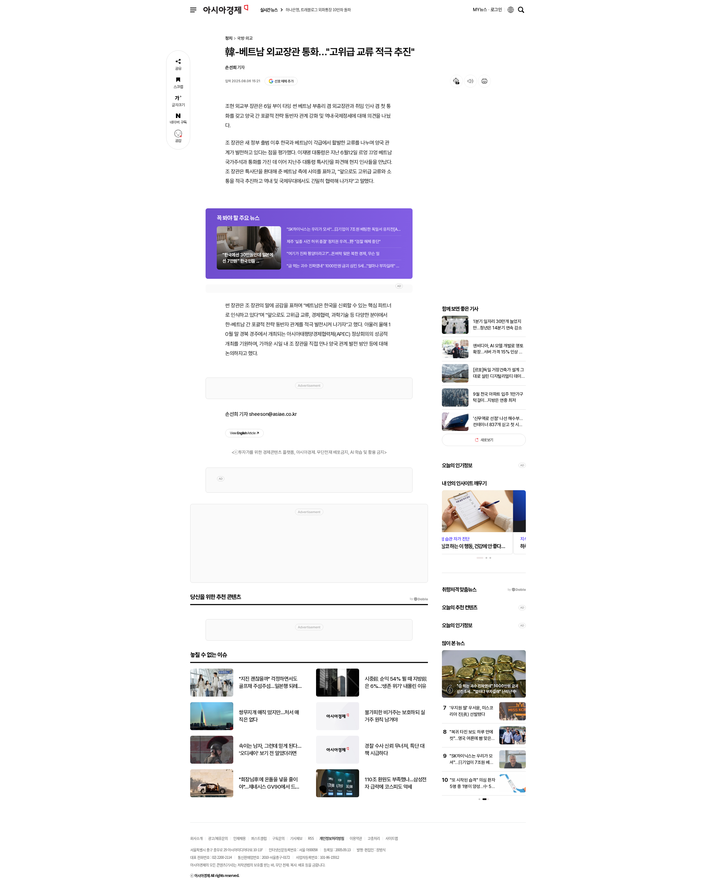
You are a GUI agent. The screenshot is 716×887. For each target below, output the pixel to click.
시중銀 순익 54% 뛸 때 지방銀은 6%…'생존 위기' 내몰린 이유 (396, 683)
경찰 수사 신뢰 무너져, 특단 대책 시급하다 (394, 750)
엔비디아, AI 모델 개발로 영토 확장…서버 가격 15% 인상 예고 (498, 349)
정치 (228, 38)
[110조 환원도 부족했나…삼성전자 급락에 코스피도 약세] (337, 796)
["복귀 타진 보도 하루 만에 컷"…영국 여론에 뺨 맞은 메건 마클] (512, 743)
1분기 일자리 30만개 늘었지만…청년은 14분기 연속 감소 (497, 324)
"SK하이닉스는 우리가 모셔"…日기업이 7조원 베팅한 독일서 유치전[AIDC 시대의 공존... (344, 229)
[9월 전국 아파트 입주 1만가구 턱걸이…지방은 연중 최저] (455, 405)
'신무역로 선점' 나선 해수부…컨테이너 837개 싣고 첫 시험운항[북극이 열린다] (498, 422)
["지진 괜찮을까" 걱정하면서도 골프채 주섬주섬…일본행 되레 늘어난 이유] (211, 695)
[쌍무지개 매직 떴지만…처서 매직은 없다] (211, 729)
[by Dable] (419, 599)
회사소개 (196, 838)
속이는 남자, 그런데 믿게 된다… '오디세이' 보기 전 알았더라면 (270, 750)
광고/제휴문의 (218, 838)
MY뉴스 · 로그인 (487, 9)
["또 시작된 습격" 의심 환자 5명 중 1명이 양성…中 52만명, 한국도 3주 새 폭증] (512, 791)
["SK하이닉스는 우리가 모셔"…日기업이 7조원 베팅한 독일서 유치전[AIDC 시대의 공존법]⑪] (512, 767)
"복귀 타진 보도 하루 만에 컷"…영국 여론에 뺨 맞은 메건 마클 (471, 738)
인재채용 (239, 838)
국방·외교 (245, 38)
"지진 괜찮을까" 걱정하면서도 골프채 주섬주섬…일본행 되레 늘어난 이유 (268, 683)
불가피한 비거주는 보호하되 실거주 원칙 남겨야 (395, 716)
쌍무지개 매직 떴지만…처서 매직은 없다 (269, 716)
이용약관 (356, 838)
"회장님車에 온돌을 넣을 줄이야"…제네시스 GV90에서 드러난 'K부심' (269, 783)
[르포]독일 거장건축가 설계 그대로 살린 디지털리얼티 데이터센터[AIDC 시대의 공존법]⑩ (499, 373)
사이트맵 (391, 838)
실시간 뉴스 (268, 10)
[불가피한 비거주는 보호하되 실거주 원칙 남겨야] (337, 729)
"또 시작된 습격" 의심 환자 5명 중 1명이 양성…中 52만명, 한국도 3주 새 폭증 (472, 786)
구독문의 (278, 838)
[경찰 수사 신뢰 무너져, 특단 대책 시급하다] (337, 762)
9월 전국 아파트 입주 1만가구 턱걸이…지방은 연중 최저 (498, 397)
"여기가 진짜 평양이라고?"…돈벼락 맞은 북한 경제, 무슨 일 (333, 253)
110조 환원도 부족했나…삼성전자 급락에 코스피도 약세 (396, 783)
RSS (311, 838)
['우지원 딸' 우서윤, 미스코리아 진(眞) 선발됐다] (512, 719)
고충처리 (374, 838)
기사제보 (296, 838)
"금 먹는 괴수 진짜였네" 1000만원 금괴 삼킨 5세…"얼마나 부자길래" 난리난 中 (344, 265)
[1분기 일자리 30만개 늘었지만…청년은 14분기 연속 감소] (455, 333)
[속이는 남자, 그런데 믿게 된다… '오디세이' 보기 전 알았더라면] (211, 762)
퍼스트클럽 (259, 838)
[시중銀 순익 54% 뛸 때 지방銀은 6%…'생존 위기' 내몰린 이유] (337, 695)
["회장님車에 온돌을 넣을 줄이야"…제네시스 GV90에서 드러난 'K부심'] (211, 796)
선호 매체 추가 (283, 81)
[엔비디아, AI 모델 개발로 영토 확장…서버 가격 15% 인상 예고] (455, 357)
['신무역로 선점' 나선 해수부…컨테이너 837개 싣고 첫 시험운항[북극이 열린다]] (455, 430)
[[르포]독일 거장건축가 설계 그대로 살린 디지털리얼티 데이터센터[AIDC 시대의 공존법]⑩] (455, 381)
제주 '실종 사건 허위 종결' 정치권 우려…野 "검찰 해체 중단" (334, 241)
